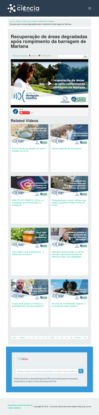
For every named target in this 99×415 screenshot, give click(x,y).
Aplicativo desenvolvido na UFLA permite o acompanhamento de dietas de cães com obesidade (68, 254)
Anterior (22, 337)
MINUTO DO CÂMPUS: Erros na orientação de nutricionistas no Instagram (27, 202)
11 (29, 337)
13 (38, 337)
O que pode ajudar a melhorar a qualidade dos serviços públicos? (28, 304)
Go (85, 56)
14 (43, 337)
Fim (85, 337)
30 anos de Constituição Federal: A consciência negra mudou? (69, 304)
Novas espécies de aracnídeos (66, 148)
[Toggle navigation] (89, 8)
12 (33, 337)
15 (47, 337)
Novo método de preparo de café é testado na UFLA (29, 149)
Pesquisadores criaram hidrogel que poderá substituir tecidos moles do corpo (69, 202)
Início (14, 337)
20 (71, 337)
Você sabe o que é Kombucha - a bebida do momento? (28, 253)
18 (62, 337)
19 (66, 337)
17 (57, 337)
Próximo (78, 337)
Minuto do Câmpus (20, 55)
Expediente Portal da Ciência (20, 405)
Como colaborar (14, 408)
